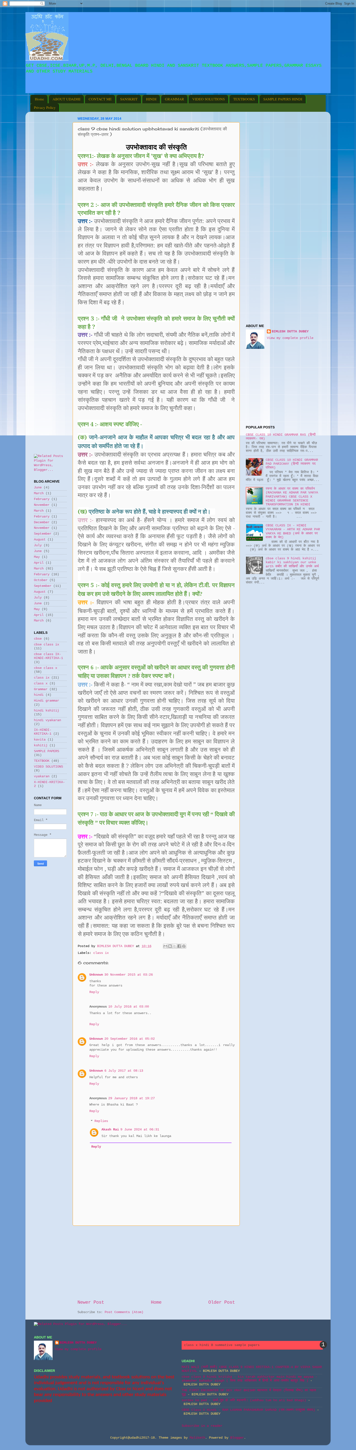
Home (39, 99)
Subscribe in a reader (202, 1426)
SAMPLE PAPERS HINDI (282, 99)
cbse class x (45, 668)
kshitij (40, 745)
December (41, 522)
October (40, 580)
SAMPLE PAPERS (46, 751)
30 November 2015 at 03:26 (128, 975)
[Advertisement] (89, 89)
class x (40, 683)
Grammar (40, 689)
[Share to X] (174, 946)
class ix (101, 953)
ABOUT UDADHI (66, 99)
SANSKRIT (129, 99)
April (39, 563)
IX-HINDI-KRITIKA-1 (42, 732)
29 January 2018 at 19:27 (131, 1098)
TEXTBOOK (41, 761)
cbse (38, 639)
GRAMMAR (174, 99)
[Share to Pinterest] (183, 946)
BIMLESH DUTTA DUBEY (290, 331)
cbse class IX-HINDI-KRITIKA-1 (48, 656)
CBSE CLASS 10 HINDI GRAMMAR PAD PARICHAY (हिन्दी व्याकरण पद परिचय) (292, 464)
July (38, 545)
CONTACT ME (100, 99)
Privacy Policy (45, 107)
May (37, 557)
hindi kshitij (46, 710)
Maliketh (197, 1438)
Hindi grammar (46, 701)
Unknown (96, 975)
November (41, 505)
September (42, 534)
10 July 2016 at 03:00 (128, 1007)
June (38, 487)
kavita (40, 739)
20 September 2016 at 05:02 (129, 1039)
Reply (94, 992)
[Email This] (165, 946)
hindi (39, 695)
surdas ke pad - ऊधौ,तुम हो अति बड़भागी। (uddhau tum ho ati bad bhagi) (244, 1400)
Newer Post (90, 1302)
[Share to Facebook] (179, 946)
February (41, 499)
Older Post (221, 1302)
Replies (101, 1121)
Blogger (237, 1438)
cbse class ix (46, 644)
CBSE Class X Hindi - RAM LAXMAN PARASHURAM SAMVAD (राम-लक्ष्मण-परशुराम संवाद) (248, 1410)
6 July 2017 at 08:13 (123, 1071)
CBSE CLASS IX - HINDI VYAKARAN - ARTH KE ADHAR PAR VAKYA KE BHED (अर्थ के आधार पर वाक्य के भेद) (293, 531)
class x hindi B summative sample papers (222, 1345)
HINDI (151, 99)
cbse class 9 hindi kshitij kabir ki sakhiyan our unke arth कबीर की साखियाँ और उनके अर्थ (292, 562)
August (40, 539)
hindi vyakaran (47, 720)
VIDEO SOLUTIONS (208, 99)
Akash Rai (110, 1129)
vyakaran (41, 776)
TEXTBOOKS (244, 99)
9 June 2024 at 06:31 (139, 1129)
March (39, 493)
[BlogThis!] (170, 946)
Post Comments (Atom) (124, 1312)
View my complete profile (290, 338)
